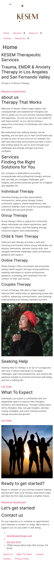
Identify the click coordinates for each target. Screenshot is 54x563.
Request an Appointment (13, 91)
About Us (33, 33)
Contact (7, 38)
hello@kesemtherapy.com (19, 536)
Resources (20, 38)
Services (17, 33)
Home (6, 33)
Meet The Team (24, 554)
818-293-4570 (14, 542)
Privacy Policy (22, 558)
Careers (7, 558)
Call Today (6, 386)
